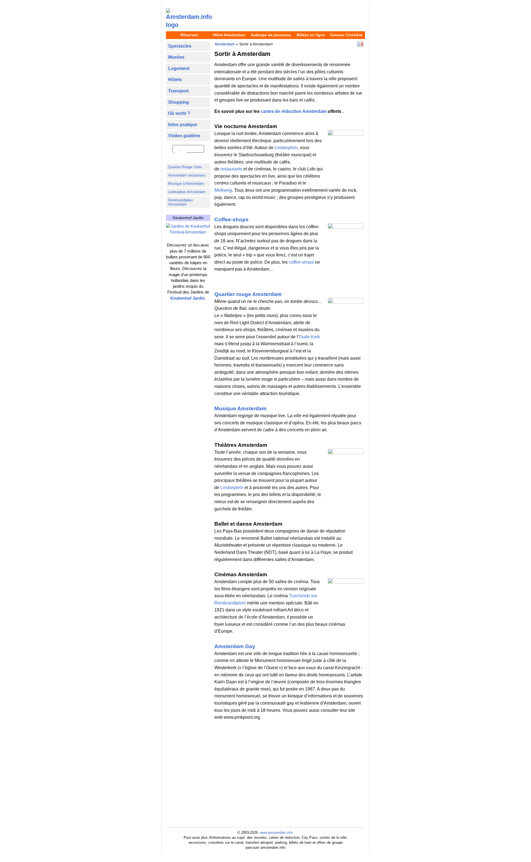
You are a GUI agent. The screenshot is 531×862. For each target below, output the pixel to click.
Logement (178, 68)
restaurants (231, 169)
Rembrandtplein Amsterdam (180, 202)
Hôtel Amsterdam (229, 35)
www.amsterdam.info (276, 832)
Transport (178, 91)
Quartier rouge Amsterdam (248, 294)
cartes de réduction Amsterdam (294, 111)
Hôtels (175, 79)
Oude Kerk (309, 336)
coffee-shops (301, 262)
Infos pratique (182, 124)
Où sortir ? (179, 113)
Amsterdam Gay (234, 646)
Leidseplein (286, 147)
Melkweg (223, 190)
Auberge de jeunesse (271, 35)
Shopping (178, 102)
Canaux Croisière (346, 35)
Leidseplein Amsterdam (186, 192)
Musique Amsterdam (240, 408)
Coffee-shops (231, 219)
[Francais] (360, 43)
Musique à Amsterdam (186, 183)
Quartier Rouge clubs (185, 167)
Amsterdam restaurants (187, 175)
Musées (176, 57)
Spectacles (179, 46)
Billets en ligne (311, 35)
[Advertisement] (290, 16)
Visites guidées (184, 135)
